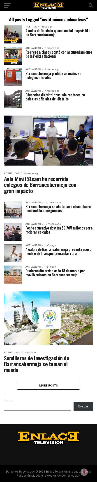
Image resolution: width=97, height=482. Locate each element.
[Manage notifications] (84, 472)
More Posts (48, 385)
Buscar (9, 400)
